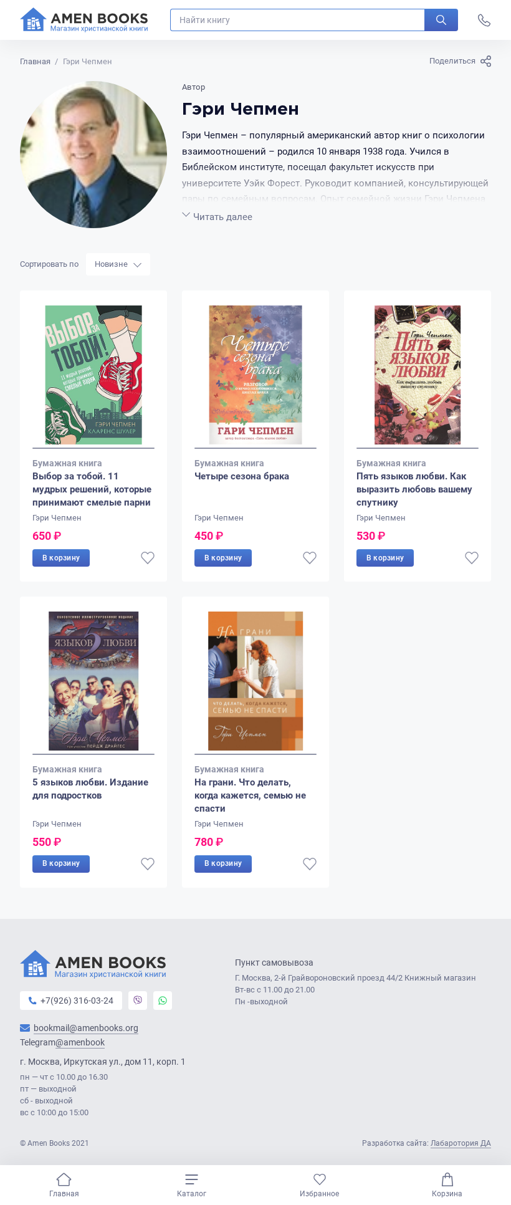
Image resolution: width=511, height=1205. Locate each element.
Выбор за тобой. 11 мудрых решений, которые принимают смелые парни (91, 489)
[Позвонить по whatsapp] (162, 1000)
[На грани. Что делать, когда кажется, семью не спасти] (255, 683)
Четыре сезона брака (241, 476)
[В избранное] (147, 558)
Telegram (62, 1042)
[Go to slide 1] (93, 448)
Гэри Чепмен (57, 517)
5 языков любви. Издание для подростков (90, 789)
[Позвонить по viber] (137, 1000)
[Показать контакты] (484, 20)
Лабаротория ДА (461, 1143)
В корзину (61, 558)
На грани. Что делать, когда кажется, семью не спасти (250, 795)
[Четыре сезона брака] (255, 377)
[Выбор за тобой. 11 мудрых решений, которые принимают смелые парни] (93, 377)
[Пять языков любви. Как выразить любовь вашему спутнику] (417, 377)
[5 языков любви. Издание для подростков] (93, 683)
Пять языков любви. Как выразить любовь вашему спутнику (414, 489)
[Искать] (441, 20)
